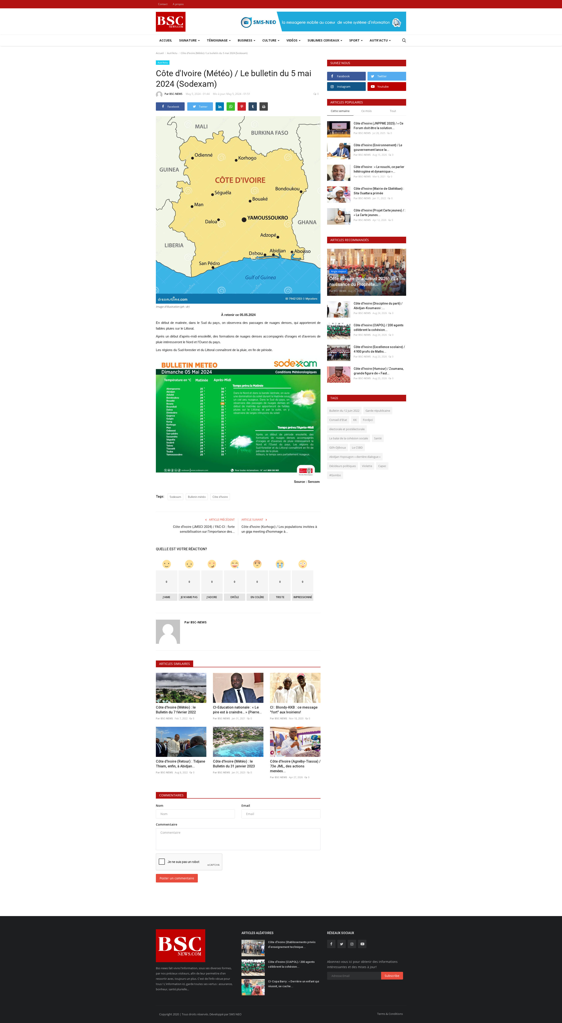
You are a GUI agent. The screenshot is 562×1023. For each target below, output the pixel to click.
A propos (178, 4)
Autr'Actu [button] (379, 40)
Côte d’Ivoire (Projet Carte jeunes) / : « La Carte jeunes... (379, 213)
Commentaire (166, 824)
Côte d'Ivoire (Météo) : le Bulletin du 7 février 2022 (176, 709)
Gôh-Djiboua (337, 447)
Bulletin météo (197, 497)
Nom (159, 805)
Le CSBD (357, 447)
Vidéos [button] (292, 40)
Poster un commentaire (177, 878)
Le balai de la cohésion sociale (348, 438)
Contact (163, 4)
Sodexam (175, 497)
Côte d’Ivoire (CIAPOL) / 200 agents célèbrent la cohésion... (378, 327)
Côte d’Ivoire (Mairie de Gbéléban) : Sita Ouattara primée (379, 191)
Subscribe (392, 976)
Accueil (165, 40)
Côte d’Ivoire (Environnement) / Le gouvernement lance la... (378, 147)
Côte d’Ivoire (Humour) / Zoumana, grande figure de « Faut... (378, 371)
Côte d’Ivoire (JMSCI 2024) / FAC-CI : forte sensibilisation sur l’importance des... (204, 529)
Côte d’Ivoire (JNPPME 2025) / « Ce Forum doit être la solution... (378, 126)
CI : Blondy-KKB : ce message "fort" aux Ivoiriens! (293, 709)
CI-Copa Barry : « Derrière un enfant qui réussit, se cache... (293, 984)
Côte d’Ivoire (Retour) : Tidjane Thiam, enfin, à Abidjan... (180, 763)
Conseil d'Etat (338, 420)
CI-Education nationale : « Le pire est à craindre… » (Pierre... (237, 709)
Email (245, 805)
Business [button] (245, 40)
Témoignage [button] (218, 40)
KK (355, 420)
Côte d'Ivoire (220, 497)
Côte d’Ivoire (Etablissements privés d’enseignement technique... (291, 944)
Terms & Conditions (390, 1014)
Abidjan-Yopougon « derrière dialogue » (354, 457)
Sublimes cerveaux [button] (324, 40)
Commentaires (171, 795)
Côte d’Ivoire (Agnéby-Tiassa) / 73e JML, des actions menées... (295, 766)
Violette (367, 466)
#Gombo (335, 475)
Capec (382, 466)
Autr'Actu (172, 53)
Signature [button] (188, 40)
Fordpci (368, 420)
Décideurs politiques (342, 466)
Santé (378, 438)
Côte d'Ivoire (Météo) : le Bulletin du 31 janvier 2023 (234, 763)
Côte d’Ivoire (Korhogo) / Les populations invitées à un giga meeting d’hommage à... (279, 529)
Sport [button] (354, 40)
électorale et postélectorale (347, 429)
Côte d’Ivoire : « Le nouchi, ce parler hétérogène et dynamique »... (379, 169)
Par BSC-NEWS (173, 94)
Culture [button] (269, 40)
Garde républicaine (378, 411)
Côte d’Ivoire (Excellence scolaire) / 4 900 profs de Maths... (379, 349)
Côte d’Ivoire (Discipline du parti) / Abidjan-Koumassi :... (378, 306)
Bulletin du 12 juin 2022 (344, 411)
